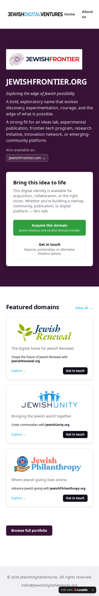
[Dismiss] (93, 590)
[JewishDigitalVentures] (35, 14)
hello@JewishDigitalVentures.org (49, 585)
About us (87, 14)
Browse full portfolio (29, 530)
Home (69, 14)
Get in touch (75, 371)
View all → (84, 307)
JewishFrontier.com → (27, 157)
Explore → (18, 371)
